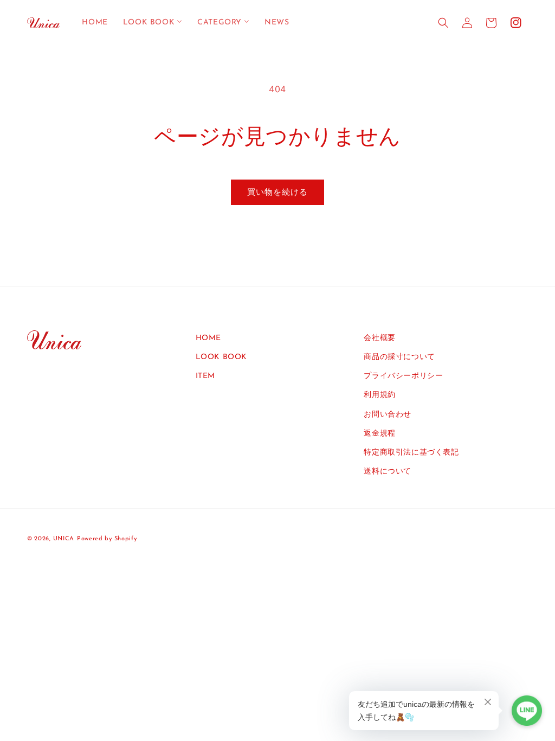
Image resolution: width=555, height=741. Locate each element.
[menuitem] (94, 22)
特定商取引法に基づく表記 (411, 453)
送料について (387, 472)
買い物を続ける (277, 192)
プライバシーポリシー (403, 376)
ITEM (205, 376)
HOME (208, 338)
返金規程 (379, 434)
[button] (443, 23)
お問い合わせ (387, 415)
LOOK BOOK (221, 357)
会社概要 (379, 338)
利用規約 (379, 395)
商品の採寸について (399, 357)
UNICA (64, 539)
